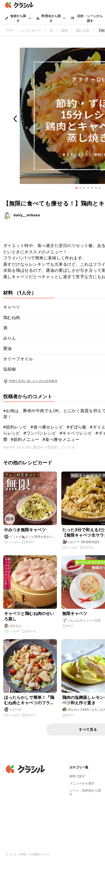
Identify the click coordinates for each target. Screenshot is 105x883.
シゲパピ (16, 709)
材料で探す (77, 776)
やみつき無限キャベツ (25, 529)
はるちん (16, 626)
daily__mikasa (26, 215)
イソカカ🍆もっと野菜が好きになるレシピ (33, 537)
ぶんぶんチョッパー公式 (84, 620)
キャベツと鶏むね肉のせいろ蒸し (29, 616)
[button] (76, 188)
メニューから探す (82, 783)
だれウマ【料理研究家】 (84, 542)
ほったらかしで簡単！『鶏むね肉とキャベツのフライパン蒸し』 (29, 700)
